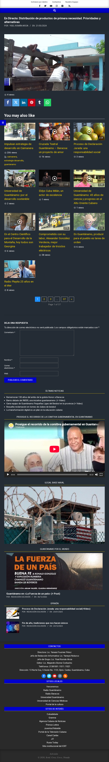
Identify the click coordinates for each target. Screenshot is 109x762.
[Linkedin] (24, 102)
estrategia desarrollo (14, 160)
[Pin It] (31, 102)
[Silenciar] (96, 474)
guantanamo (10, 164)
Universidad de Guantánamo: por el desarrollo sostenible (16, 195)
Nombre (8, 360)
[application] (54, 449)
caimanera (12, 156)
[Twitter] (16, 102)
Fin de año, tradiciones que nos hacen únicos (45, 623)
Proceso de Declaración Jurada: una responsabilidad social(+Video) (56, 609)
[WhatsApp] (47, 102)
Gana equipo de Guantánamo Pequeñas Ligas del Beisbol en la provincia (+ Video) (44, 403)
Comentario (9, 332)
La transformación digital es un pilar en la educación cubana (34, 410)
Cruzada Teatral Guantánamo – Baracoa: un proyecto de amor (53, 148)
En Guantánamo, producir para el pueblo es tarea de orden (89, 238)
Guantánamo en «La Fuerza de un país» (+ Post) (33, 593)
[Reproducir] (8, 474)
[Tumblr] (39, 102)
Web (6, 373)
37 (64, 299)
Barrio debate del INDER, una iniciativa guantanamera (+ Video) (35, 400)
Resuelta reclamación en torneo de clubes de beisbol (31, 407)
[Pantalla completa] (101, 474)
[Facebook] (8, 102)
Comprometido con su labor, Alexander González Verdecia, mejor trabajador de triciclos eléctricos (54, 242)
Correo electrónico (9, 367)
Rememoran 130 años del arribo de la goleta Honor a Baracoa (35, 397)
